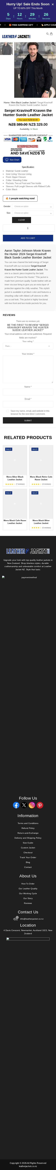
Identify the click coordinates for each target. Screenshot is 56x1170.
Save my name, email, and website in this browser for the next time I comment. (30, 412)
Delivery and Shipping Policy (28, 838)
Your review (28, 354)
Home (6, 102)
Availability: (25, 129)
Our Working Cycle (28, 893)
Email (28, 399)
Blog (28, 862)
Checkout (28, 852)
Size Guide (28, 843)
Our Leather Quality (28, 888)
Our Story (28, 898)
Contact (28, 867)
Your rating (28, 341)
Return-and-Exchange (28, 833)
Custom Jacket (28, 847)
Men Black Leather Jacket (23, 102)
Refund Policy (28, 828)
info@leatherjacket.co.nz (32, 919)
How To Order (28, 884)
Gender (7, 206)
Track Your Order (28, 857)
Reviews (28, 903)
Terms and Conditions (28, 823)
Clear (21, 220)
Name (28, 387)
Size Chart (14, 160)
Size (8, 213)
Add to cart (28, 238)
